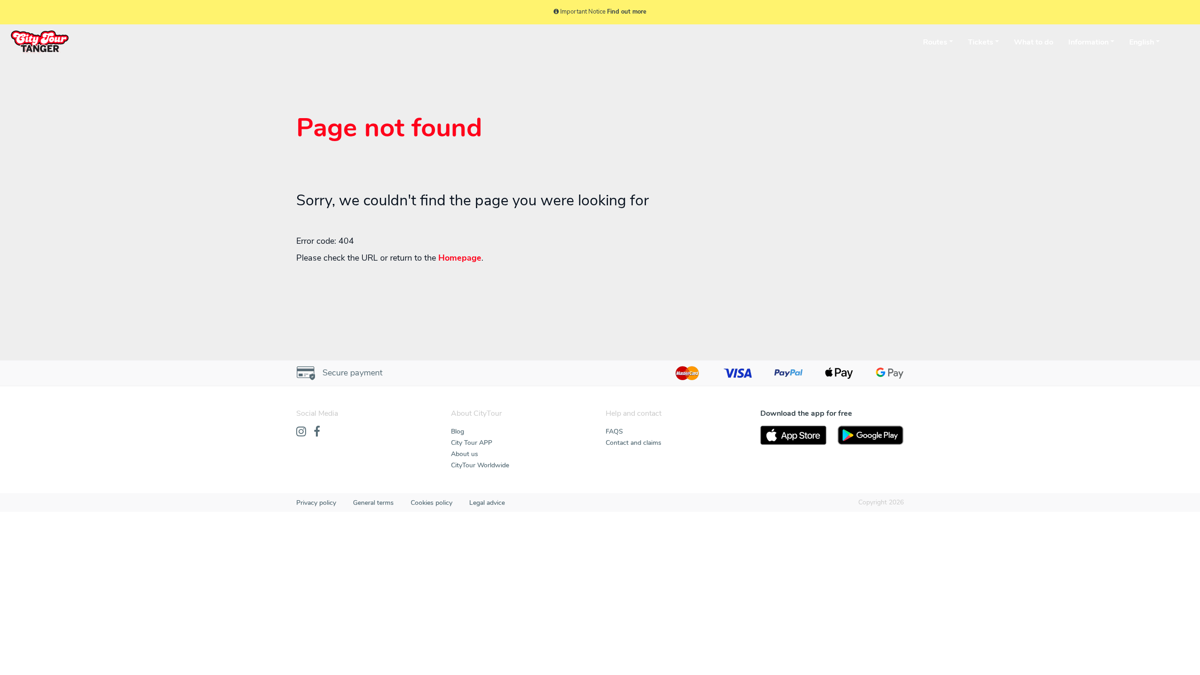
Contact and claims (633, 442)
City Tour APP (471, 442)
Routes (935, 42)
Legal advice (487, 502)
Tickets (980, 42)
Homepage (459, 257)
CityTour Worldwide (480, 465)
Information (1088, 42)
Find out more (626, 12)
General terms (373, 502)
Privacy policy (316, 502)
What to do (1033, 42)
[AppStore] (793, 435)
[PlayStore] (871, 435)
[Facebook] (317, 432)
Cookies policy (431, 502)
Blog (457, 431)
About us (464, 454)
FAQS (614, 431)
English (1141, 42)
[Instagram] (301, 432)
